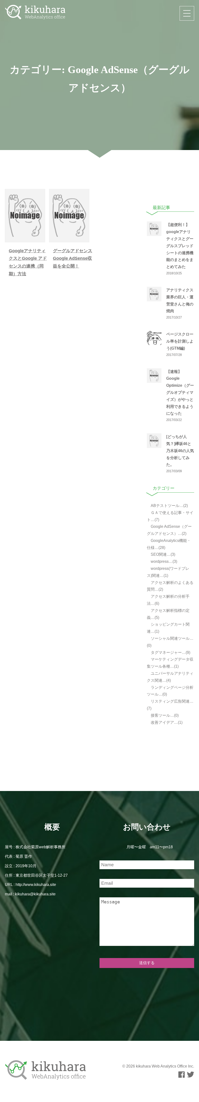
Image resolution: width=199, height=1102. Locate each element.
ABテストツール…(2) (169, 506)
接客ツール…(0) (164, 715)
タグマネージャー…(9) (170, 652)
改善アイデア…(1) (166, 722)
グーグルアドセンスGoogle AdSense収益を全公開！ (72, 258)
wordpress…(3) (163, 561)
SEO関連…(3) (162, 554)
